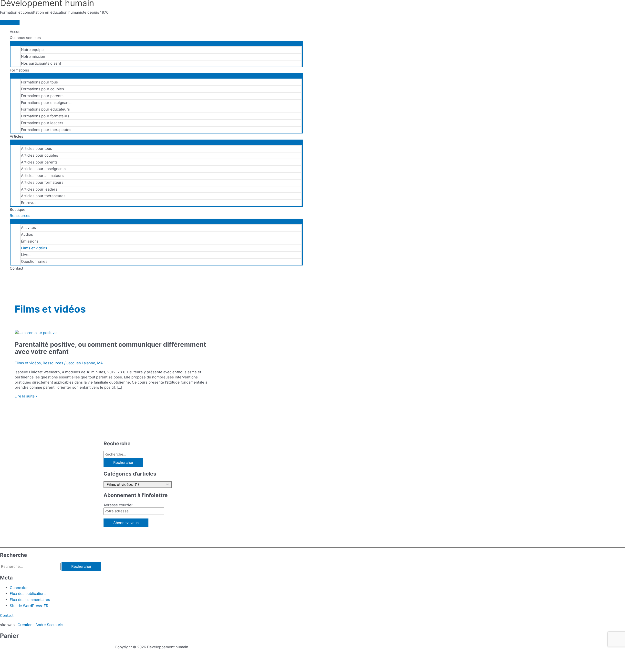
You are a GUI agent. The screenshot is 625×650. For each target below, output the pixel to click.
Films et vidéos (34, 248)
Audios (27, 234)
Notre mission (33, 56)
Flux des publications (28, 593)
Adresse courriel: (118, 505)
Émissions (30, 241)
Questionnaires (34, 261)
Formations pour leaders (42, 123)
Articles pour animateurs (42, 175)
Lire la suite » (26, 396)
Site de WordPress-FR (29, 605)
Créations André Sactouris (40, 624)
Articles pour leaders (39, 189)
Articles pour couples (39, 155)
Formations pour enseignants (46, 102)
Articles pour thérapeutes (43, 195)
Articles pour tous (36, 148)
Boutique (17, 209)
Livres (26, 254)
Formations (19, 70)
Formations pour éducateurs (45, 109)
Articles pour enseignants (43, 168)
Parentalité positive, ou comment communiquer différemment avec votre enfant (110, 348)
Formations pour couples (42, 89)
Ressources (20, 215)
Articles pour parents (39, 162)
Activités (28, 227)
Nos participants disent (41, 63)
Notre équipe (32, 49)
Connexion (19, 587)
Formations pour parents (42, 95)
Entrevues (30, 202)
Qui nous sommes (25, 37)
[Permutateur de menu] (156, 43)
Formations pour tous (39, 82)
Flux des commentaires (30, 599)
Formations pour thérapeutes (46, 129)
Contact (16, 268)
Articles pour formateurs (42, 182)
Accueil (16, 31)
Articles (16, 136)
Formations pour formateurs (45, 116)
